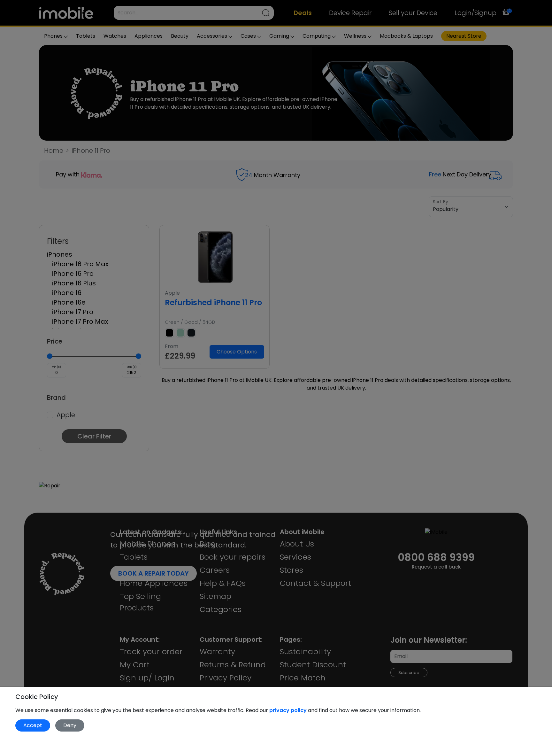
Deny (69, 725)
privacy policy (288, 710)
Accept (32, 725)
